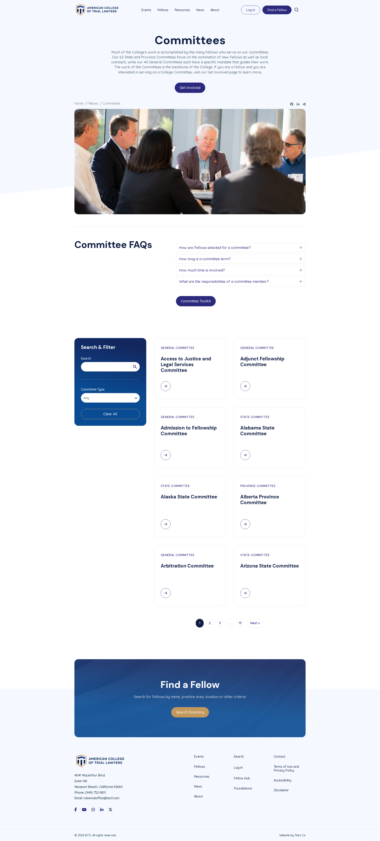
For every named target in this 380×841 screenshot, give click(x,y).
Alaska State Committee (189, 497)
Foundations (243, 788)
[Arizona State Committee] (245, 593)
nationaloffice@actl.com (101, 798)
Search (239, 756)
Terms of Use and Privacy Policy (286, 768)
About (214, 10)
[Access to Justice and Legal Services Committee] (166, 386)
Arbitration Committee (187, 566)
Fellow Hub (242, 778)
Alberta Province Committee (259, 500)
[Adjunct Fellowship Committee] (245, 386)
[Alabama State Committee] (245, 455)
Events (146, 10)
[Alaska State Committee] (166, 524)
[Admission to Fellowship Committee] (166, 455)
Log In (250, 10)
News (200, 10)
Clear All (110, 414)
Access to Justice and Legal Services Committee (186, 364)
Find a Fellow (277, 10)
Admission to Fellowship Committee (189, 431)
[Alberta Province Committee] (245, 524)
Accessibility (282, 780)
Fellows (162, 10)
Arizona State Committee (269, 566)
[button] (296, 9)
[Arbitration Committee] (166, 593)
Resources (182, 10)
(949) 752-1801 (95, 792)
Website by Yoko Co (292, 835)
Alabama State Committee (257, 431)
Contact (279, 756)
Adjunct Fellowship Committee (262, 362)
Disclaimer (281, 790)
